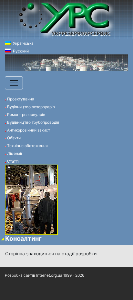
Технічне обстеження (27, 145)
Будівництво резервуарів (31, 106)
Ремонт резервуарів (26, 114)
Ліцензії (14, 153)
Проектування (20, 99)
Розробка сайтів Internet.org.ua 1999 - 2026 (44, 275)
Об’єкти (14, 137)
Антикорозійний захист (28, 130)
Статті (13, 161)
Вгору (11, 291)
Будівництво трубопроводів (33, 122)
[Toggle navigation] (14, 82)
